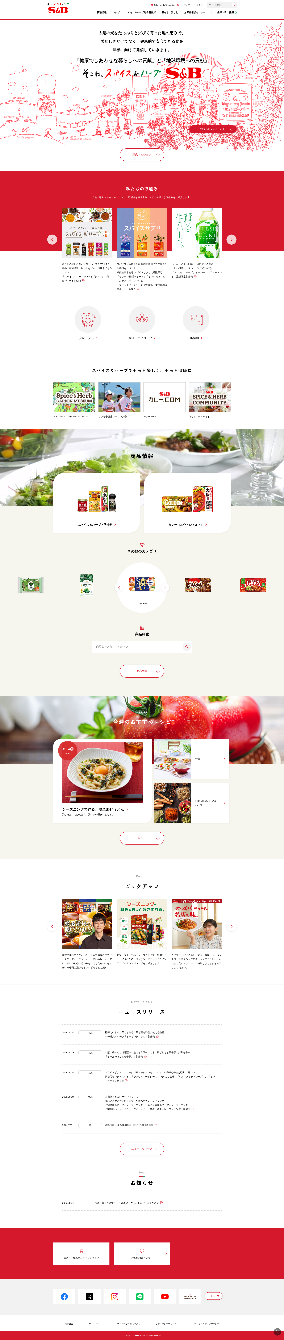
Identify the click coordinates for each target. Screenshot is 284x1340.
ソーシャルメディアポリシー (205, 1323)
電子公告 (69, 1323)
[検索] (233, 5)
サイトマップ (95, 1323)
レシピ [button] (116, 12)
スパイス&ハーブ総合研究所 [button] (141, 12)
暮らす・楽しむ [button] (170, 12)
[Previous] (52, 240)
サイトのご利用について (128, 1323)
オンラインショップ (193, 4)
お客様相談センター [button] (194, 12)
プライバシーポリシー (166, 1323)
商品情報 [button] (102, 12)
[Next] (231, 240)
